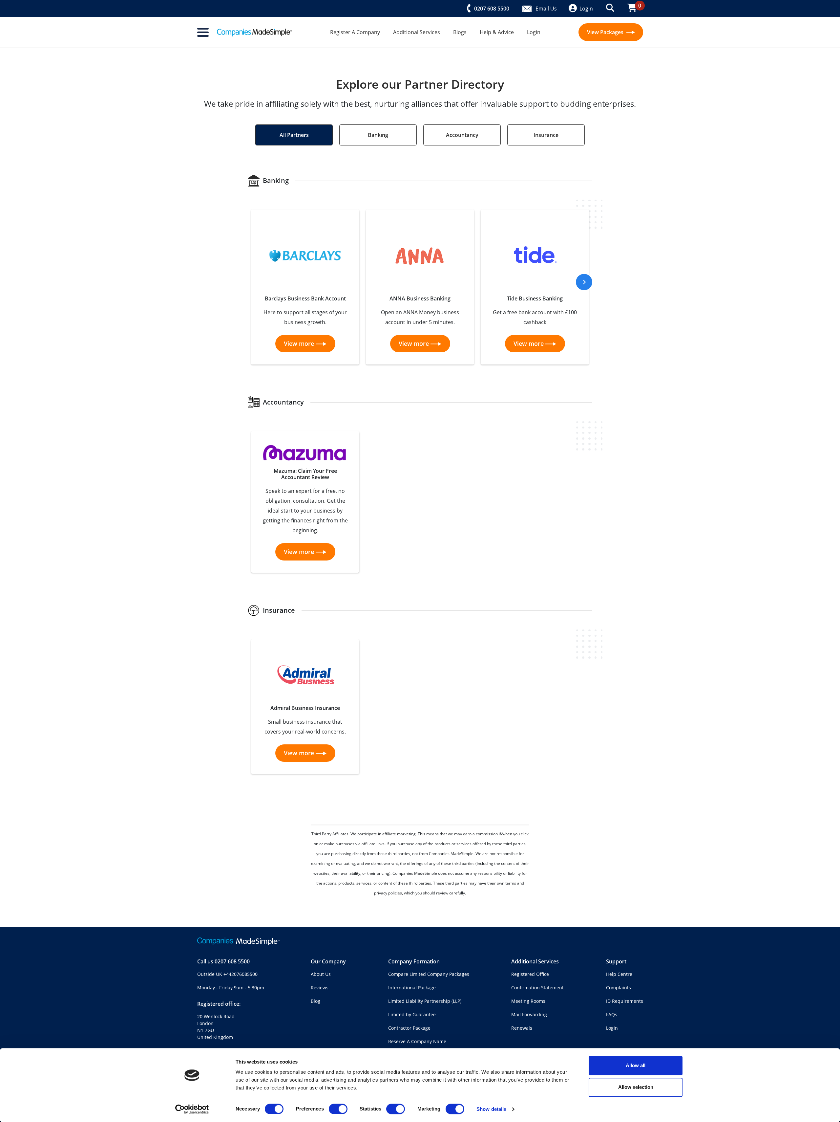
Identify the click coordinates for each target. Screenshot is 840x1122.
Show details (491, 1109)
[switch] (338, 1109)
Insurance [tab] (546, 135)
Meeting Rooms (528, 1001)
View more (299, 343)
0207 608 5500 (232, 961)
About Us (321, 974)
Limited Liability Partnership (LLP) (424, 1001)
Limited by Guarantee (412, 1014)
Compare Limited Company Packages (428, 974)
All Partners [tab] (294, 135)
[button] (584, 282)
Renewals (521, 1028)
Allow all (635, 1065)
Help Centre (619, 974)
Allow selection (635, 1087)
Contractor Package (409, 1028)
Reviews (319, 987)
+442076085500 (240, 974)
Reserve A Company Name (417, 1041)
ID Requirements (624, 1001)
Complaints (618, 987)
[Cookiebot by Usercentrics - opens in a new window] (192, 1109)
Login (533, 32)
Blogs (460, 32)
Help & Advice (497, 32)
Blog (315, 1001)
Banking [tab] (378, 135)
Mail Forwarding (529, 1014)
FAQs (611, 1014)
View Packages (606, 32)
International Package (412, 987)
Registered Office (530, 974)
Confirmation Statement (537, 987)
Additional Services (416, 32)
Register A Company (355, 32)
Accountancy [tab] (462, 135)
